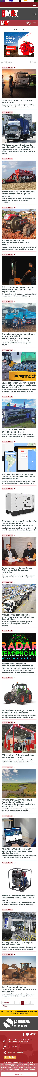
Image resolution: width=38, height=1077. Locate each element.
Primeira (6, 1003)
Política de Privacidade (17, 1066)
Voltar (33, 62)
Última (5, 1006)
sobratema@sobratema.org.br (15, 1052)
